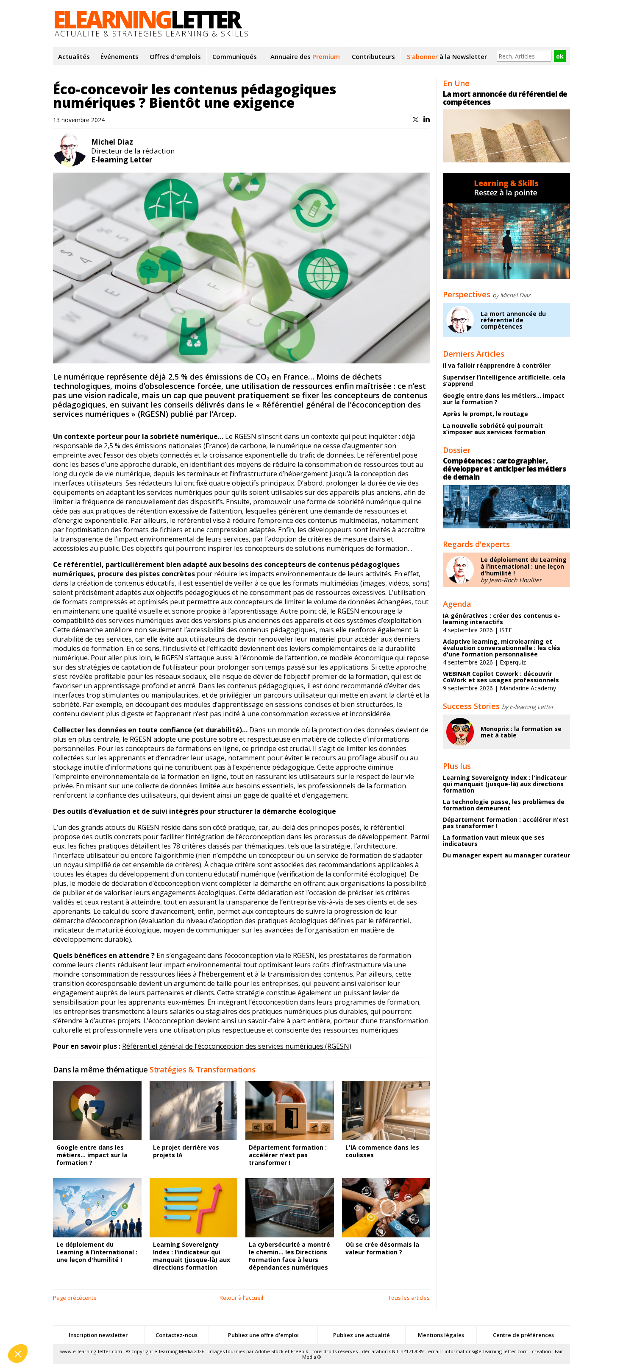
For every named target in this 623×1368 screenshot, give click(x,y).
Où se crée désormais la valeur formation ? (382, 1248)
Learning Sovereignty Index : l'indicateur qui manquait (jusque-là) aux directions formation (191, 1255)
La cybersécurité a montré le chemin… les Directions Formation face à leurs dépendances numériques (289, 1255)
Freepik (299, 1351)
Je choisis (97, 1325)
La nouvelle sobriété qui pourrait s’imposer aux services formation (494, 429)
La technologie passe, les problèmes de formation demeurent (504, 805)
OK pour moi (157, 1325)
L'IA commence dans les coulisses (382, 1151)
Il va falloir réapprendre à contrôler (497, 365)
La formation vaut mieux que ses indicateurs (494, 840)
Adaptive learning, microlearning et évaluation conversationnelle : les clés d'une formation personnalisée (501, 647)
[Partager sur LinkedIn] (426, 120)
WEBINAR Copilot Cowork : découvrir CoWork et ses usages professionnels (501, 677)
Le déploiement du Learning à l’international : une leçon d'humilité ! (524, 566)
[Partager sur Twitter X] (416, 120)
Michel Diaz (112, 142)
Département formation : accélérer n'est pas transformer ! (288, 1155)
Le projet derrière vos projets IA (186, 1151)
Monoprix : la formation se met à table (521, 732)
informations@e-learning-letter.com (486, 1351)
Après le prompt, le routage (485, 414)
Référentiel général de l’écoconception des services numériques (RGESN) (236, 1046)
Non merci (38, 1325)
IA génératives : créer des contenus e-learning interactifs (501, 618)
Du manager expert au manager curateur (506, 855)
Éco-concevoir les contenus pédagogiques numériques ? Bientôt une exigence (194, 96)
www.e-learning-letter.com (91, 1351)
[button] (18, 1353)
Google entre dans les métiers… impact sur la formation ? (92, 1155)
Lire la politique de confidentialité (55, 1298)
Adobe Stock (269, 1351)
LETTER (146, 19)
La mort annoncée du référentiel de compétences (505, 98)
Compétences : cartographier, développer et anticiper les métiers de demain (504, 469)
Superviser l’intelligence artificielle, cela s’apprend (504, 380)
